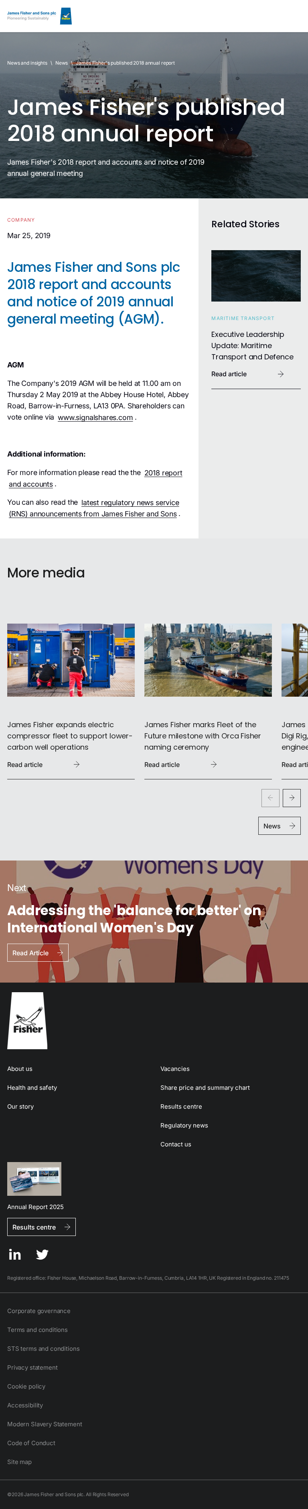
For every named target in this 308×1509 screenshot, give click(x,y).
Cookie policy (26, 1386)
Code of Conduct (31, 1443)
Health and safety (32, 1087)
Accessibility (25, 1405)
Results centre (181, 1106)
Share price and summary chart (205, 1087)
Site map (19, 1462)
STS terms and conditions (43, 1348)
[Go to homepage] (154, 1020)
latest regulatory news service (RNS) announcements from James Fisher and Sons (94, 508)
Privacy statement (32, 1367)
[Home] (39, 16)
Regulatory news (184, 1125)
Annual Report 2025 (35, 1206)
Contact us (175, 1144)
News (61, 63)
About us (19, 1069)
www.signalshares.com (95, 417)
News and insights (27, 63)
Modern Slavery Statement (44, 1424)
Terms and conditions (37, 1330)
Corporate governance (39, 1311)
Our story (20, 1106)
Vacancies (175, 1069)
